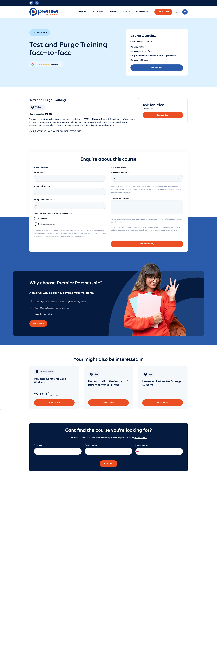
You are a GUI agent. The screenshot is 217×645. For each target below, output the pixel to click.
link (54, 387)
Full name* (38, 445)
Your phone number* (43, 199)
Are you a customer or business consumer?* (53, 213)
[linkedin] (31, 3)
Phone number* (142, 445)
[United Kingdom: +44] (38, 205)
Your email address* (42, 186)
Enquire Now (156, 67)
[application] (87, 12)
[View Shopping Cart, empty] (185, 12)
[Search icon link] (177, 14)
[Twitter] (37, 3)
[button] (163, 12)
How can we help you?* (121, 198)
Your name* (39, 172)
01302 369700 (140, 438)
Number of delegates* (120, 172)
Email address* (91, 445)
